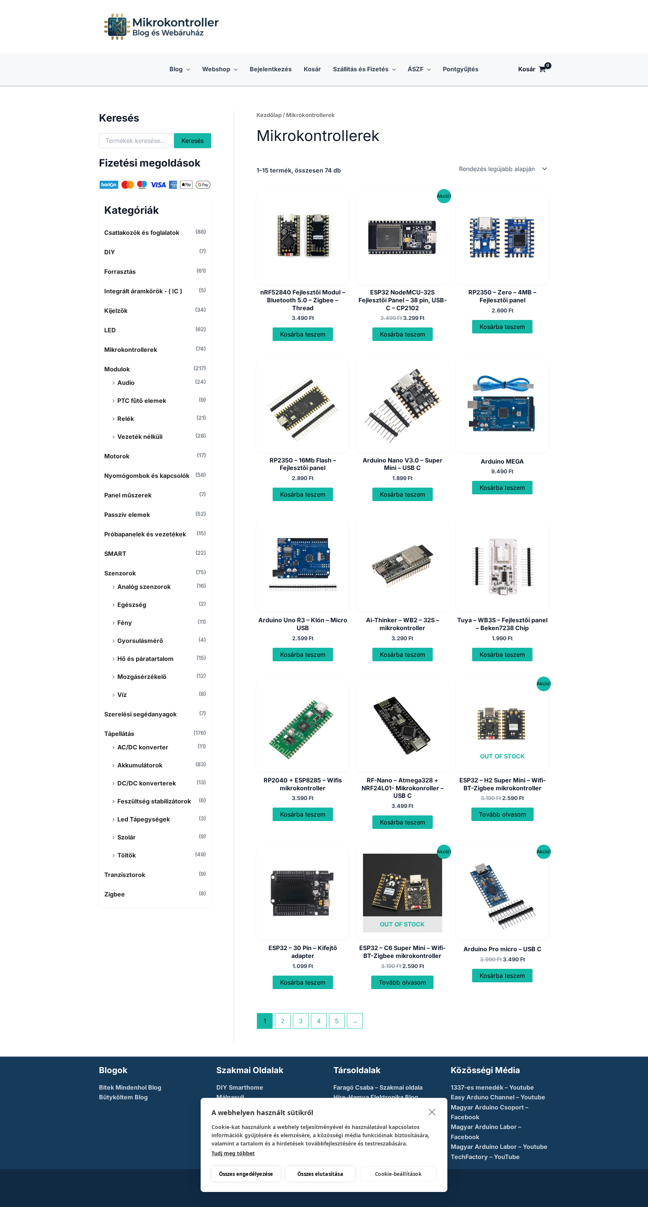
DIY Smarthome (239, 1087)
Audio (126, 382)
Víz (122, 694)
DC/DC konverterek (146, 783)
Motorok (116, 456)
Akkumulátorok (139, 765)
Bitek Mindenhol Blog (130, 1087)
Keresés (193, 140)
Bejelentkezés (271, 69)
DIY (109, 252)
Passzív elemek (127, 514)
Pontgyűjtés (460, 69)
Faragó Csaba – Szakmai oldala (378, 1087)
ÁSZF (415, 69)
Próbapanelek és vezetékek (145, 534)
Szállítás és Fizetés (360, 69)
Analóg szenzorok (144, 586)
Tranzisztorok (124, 874)
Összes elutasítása (320, 1174)
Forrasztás (120, 271)
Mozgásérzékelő (141, 676)
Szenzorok (120, 573)
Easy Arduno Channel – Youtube (498, 1097)
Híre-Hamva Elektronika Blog (375, 1097)
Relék (125, 418)
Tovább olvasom (502, 814)
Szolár (126, 837)
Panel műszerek (128, 495)
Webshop (216, 69)
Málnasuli (230, 1097)
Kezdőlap (269, 115)
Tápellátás (119, 733)
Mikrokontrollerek (130, 349)
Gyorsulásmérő (140, 640)
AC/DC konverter (142, 747)
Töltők (126, 855)
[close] (432, 1112)
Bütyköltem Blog (123, 1097)
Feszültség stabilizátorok (154, 801)
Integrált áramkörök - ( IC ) (143, 291)
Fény (124, 622)
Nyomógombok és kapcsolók (146, 475)
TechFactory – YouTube (485, 1156)
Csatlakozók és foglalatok (141, 232)
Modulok (117, 369)
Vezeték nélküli (139, 436)
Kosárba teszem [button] (303, 334)
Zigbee (114, 894)
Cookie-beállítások (398, 1174)
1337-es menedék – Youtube (492, 1087)
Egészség (131, 604)
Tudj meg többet (233, 1153)
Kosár (312, 69)
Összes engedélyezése (246, 1174)
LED (110, 330)
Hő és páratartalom (145, 658)
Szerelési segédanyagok (140, 714)
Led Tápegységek (143, 819)
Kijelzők (116, 310)
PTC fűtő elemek (141, 400)
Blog (176, 69)
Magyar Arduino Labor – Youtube (499, 1146)
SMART (115, 553)
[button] (186, 69)
